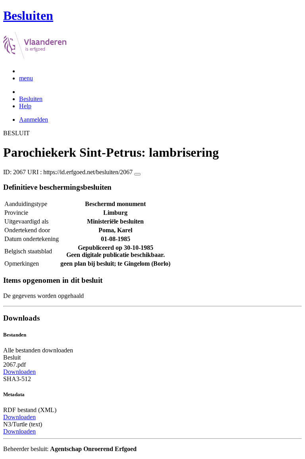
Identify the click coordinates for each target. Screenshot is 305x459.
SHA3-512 (17, 378)
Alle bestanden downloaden (38, 350)
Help (25, 106)
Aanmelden (33, 119)
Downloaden (19, 371)
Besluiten (30, 98)
